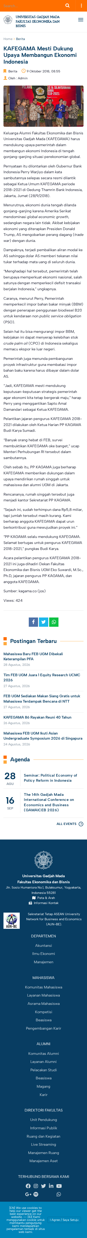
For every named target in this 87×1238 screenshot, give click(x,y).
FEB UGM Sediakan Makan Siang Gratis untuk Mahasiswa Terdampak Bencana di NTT (41, 698)
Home (8, 39)
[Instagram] (36, 1186)
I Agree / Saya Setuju (64, 1220)
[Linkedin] (51, 1186)
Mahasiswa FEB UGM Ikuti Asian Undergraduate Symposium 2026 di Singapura (42, 736)
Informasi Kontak (45, 903)
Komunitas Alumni (43, 1053)
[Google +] (28, 1194)
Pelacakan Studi (43, 1070)
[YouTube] (59, 1186)
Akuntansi (43, 945)
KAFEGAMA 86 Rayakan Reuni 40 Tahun (37, 717)
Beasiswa (44, 1020)
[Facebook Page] (28, 1186)
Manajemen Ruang (43, 1153)
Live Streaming (43, 1144)
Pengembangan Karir (43, 1028)
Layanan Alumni (43, 1061)
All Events (66, 824)
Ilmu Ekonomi (43, 953)
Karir (44, 1095)
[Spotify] (36, 1194)
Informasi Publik (43, 1128)
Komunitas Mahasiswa (43, 987)
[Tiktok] (51, 1194)
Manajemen (43, 962)
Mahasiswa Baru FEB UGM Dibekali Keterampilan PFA (33, 656)
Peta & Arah (45, 898)
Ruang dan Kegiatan (43, 1136)
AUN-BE (54, 924)
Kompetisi (43, 1012)
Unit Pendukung (43, 1120)
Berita (20, 39)
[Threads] (43, 1194)
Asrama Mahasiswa (44, 1003)
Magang (43, 1086)
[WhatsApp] (59, 1194)
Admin (23, 78)
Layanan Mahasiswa (43, 995)
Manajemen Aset (43, 1161)
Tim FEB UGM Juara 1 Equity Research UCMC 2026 (41, 677)
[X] (43, 1186)
